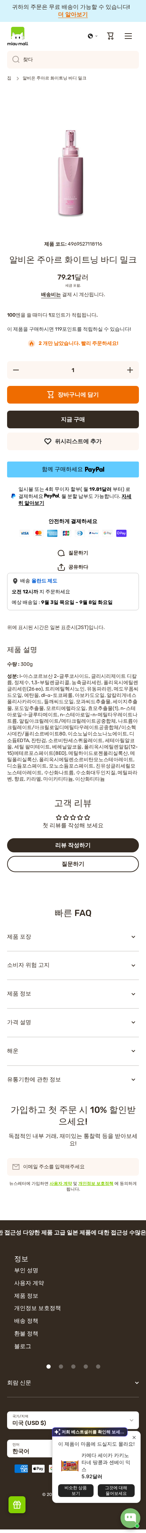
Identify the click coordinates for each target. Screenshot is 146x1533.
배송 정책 (26, 1320)
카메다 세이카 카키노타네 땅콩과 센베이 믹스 (106, 1462)
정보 (21, 1259)
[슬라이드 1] (48, 1366)
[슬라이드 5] (98, 1366)
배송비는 (51, 295)
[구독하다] (130, 1167)
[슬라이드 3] (73, 1366)
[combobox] (73, 60)
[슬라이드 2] (61, 1366)
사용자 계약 (29, 1283)
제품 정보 (26, 1295)
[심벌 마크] (17, 36)
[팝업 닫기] (134, 1437)
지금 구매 (73, 419)
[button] (93, 36)
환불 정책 (26, 1333)
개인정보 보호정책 (37, 1308)
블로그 (22, 1346)
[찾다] (13, 60)
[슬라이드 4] (86, 1366)
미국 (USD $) (29, 1423)
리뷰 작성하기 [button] (73, 845)
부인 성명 (26, 1270)
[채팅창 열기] (130, 1518)
